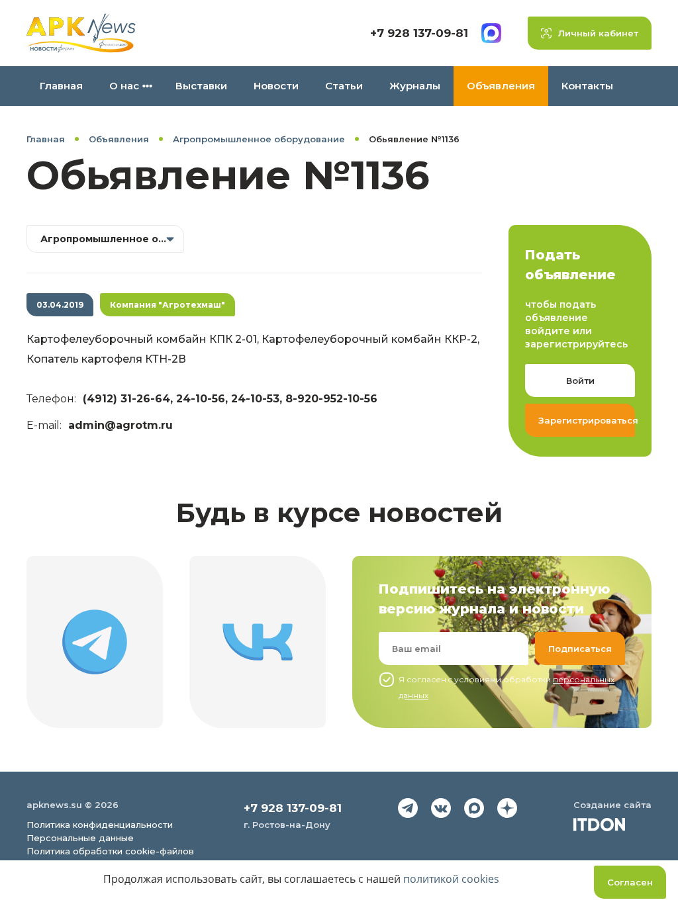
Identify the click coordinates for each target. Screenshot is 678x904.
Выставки (201, 85)
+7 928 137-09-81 (419, 33)
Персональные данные (80, 838)
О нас (124, 85)
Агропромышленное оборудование (259, 139)
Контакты (587, 85)
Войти (580, 380)
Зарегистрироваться (586, 420)
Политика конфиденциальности (99, 824)
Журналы (414, 85)
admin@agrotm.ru (120, 425)
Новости (276, 85)
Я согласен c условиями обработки (506, 687)
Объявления (501, 85)
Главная (61, 85)
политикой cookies (451, 879)
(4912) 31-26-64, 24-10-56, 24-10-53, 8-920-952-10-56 (230, 398)
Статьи (344, 85)
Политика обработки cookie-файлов (110, 851)
